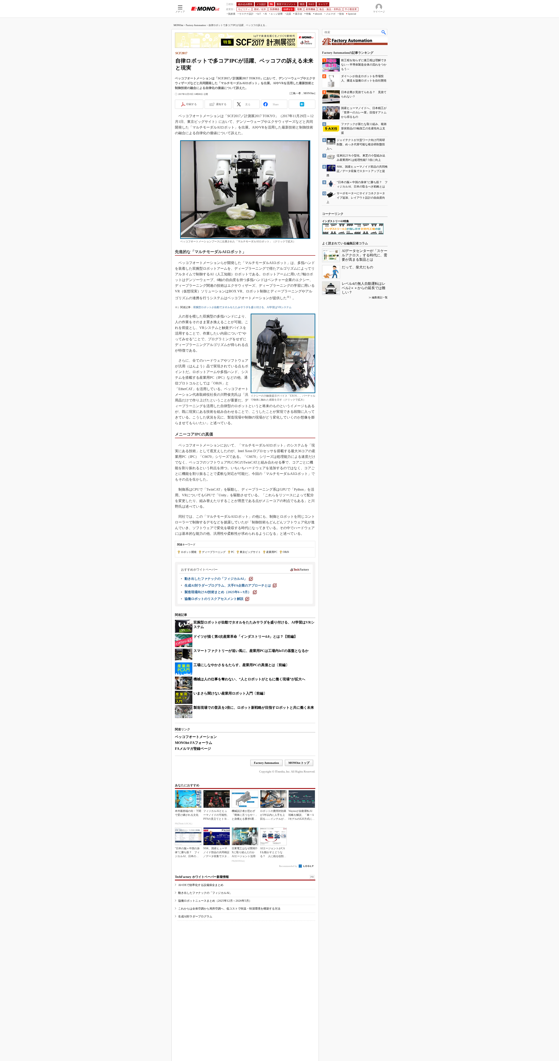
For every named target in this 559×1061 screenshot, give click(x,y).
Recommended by (288, 866)
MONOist (178, 25)
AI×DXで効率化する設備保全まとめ (200, 885)
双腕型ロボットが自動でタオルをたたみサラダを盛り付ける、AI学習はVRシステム (242, 307)
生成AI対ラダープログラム (195, 916)
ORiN (286, 552)
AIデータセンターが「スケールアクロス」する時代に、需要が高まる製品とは (364, 255)
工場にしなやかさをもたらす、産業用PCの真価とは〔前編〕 (241, 665)
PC (232, 552)
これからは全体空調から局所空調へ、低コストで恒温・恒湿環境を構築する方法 (229, 908)
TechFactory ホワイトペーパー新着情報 (202, 877)
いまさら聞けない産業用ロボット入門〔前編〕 (230, 693)
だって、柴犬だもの (357, 267)
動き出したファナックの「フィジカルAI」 (205, 892)
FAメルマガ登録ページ (193, 748)
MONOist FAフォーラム (193, 743)
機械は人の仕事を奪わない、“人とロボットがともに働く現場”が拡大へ (249, 679)
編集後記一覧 (380, 297)
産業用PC (271, 552)
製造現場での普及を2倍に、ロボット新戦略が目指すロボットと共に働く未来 (253, 707)
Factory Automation (196, 25)
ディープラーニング (214, 552)
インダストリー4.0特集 (335, 221)
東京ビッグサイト (250, 552)
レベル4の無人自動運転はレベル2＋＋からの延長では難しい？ (363, 288)
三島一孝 (295, 93)
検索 (384, 32)
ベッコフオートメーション (196, 737)
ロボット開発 (189, 552)
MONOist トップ (298, 762)
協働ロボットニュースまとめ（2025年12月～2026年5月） (215, 900)
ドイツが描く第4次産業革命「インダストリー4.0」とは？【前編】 (245, 636)
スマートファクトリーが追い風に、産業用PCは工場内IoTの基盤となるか (251, 651)
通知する (221, 104)
